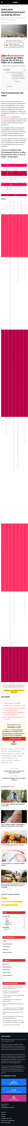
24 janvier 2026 (4, 22)
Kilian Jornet (6, 964)
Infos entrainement (15, 6)
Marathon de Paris (7, 952)
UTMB (4, 941)
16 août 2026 (9, 846)
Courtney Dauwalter (8, 975)
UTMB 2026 (4, 898)
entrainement (5, 762)
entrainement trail (12, 57)
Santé (3, 821)
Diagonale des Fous (7, 944)
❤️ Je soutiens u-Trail (14, 739)
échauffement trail (5, 119)
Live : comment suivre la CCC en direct (11, 1025)
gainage (23, 139)
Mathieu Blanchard (7, 967)
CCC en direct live (18, 901)
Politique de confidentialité (8, 1120)
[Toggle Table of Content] (23, 70)
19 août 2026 (9, 828)
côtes (3, 758)
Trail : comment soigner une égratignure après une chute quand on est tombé (13, 825)
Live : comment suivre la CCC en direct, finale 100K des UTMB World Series (13, 1017)
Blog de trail (7, 6)
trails (6, 749)
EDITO (7, 919)
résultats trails (9, 922)
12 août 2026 (9, 889)
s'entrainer (17, 753)
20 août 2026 (9, 807)
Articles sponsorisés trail (7, 1107)
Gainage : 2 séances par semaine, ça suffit (14, 706)
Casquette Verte (7, 972)
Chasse (7, 921)
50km (23, 753)
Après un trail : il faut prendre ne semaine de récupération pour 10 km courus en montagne (13, 885)
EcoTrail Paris (6, 947)
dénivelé (11, 749)
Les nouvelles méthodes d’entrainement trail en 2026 (13, 805)
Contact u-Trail (5, 1104)
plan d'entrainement (7, 760)
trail (11, 762)
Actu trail (3, 1112)
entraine (17, 749)
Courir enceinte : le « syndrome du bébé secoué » (12, 864)
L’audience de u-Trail (6, 1118)
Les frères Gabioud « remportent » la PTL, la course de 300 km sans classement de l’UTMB (13, 1021)
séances (22, 749)
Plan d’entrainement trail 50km (14, 72)
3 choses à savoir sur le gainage (12, 703)
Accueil (2, 6)
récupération (16, 760)
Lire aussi (9, 86)
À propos (3, 1114)
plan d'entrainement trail (14, 751)
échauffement (9, 758)
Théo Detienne (6, 970)
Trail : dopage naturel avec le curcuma (12, 845)
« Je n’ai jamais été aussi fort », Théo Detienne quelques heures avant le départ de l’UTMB (13, 1008)
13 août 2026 (9, 867)
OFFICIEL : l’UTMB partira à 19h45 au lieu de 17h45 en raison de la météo (12, 987)
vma (16, 758)
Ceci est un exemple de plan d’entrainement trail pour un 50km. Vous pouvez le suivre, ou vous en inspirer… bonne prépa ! (18, 76)
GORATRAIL (7, 920)
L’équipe (3, 1116)
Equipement (6, 927)
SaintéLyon (5, 949)
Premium (7, 923)
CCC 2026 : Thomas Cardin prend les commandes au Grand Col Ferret (11, 992)
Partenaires (4, 1106)
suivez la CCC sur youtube (11, 905)
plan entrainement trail (7, 753)
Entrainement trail (5, 1122)
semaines (4, 751)
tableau (17, 81)
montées (20, 755)
